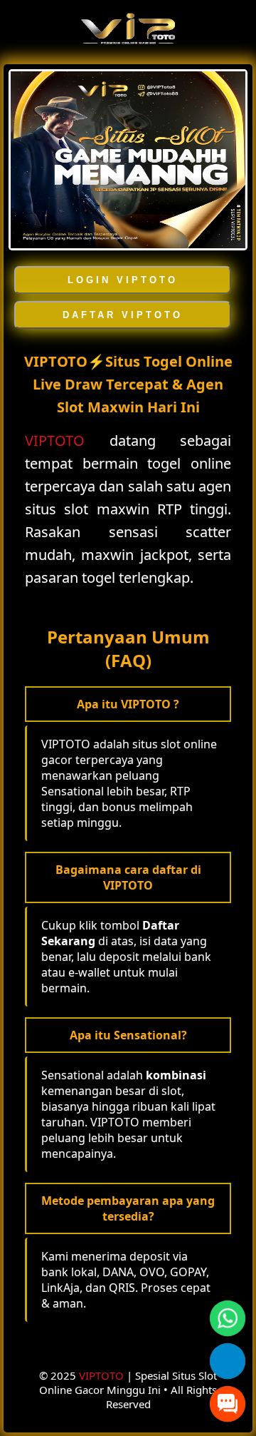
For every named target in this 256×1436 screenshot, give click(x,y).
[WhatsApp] (227, 1318)
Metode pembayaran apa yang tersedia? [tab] (128, 1208)
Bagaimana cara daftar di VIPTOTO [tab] (128, 877)
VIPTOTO (55, 440)
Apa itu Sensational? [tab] (128, 1035)
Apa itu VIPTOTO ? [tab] (128, 704)
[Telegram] (227, 1361)
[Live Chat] (227, 1403)
